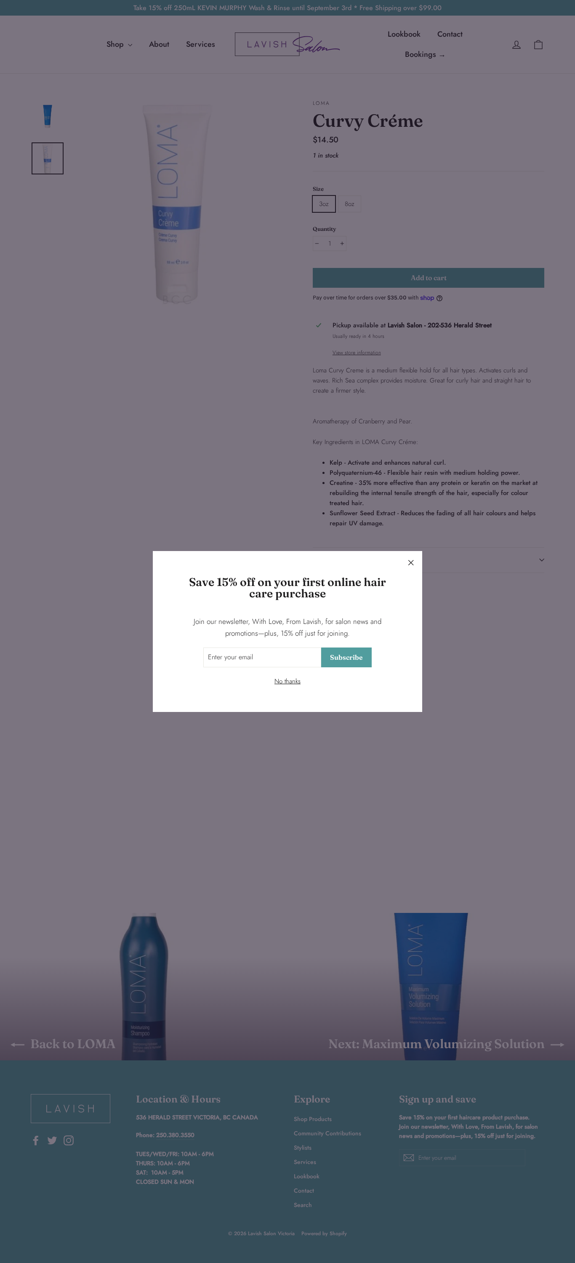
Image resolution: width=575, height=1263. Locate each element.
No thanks (287, 681)
